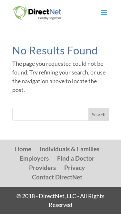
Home (23, 149)
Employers (34, 158)
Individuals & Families (69, 149)
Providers (42, 167)
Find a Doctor (76, 158)
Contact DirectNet (57, 177)
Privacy (74, 167)
